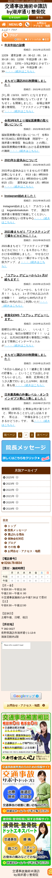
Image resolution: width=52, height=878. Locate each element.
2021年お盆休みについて (21, 160)
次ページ (42, 434)
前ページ (9, 434)
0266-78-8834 (13, 563)
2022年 (10, 490)
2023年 (10, 483)
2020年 (10, 502)
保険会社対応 (16, 538)
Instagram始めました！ (20, 195)
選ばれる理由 (16, 534)
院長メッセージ (17, 530)
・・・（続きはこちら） (20, 71)
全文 (47, 39)
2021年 (10, 496)
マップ (24, 696)
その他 (12, 547)
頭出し (20, 39)
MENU (14, 24)
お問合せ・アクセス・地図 (24, 551)
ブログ (12, 542)
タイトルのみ (34, 39)
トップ (5, 29)
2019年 (10, 508)
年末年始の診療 (14, 45)
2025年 (10, 477)
